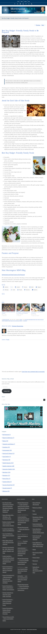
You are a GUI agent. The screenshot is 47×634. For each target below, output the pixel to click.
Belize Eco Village (37, 507)
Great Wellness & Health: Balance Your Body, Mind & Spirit (38, 544)
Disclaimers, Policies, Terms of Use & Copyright (38, 519)
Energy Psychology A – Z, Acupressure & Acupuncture (23, 588)
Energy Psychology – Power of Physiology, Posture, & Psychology (8, 587)
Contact (35, 514)
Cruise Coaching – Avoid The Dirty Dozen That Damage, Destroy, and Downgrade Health (8, 559)
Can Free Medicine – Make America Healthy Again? (8, 535)
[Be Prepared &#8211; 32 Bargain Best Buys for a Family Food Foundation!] (23, 307)
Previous (38, 25)
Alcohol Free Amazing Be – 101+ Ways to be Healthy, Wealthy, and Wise (8, 550)
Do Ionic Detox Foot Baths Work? (23, 543)
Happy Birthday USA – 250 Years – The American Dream (8, 517)
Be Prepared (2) (7, 434)
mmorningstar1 (22, 548)
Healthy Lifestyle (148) (8, 466)
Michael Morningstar (6, 319)
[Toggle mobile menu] (44, 14)
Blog (34, 511)
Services (35, 564)
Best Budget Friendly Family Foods (34, 319)
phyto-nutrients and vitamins (17, 320)
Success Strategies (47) (9, 485)
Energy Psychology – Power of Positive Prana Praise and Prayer (8, 602)
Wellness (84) (6, 491)
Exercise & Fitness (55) (8, 453)
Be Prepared (27, 319)
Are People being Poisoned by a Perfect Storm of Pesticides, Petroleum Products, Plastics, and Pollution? (8, 507)
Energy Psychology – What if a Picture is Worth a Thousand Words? (8, 569)
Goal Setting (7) (7, 456)
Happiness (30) (6, 459)
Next (42, 25)
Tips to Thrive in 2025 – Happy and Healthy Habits (8, 618)
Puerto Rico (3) (6, 478)
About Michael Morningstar (36, 503)
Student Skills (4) (7, 481)
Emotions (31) (6, 447)
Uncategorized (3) (7, 488)
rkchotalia (20, 576)
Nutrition (21, 319)
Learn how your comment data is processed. (33, 371)
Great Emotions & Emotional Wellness (38, 525)
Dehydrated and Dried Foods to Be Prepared (13, 274)
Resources (35, 560)
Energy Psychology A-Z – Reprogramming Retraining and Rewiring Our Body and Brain (8, 578)
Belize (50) (5, 441)
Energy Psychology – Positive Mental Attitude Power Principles (8, 611)
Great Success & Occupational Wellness (37, 537)
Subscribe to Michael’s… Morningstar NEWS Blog (38, 569)
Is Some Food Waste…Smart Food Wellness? (8, 529)
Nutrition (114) (6, 472)
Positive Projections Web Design (32, 629)
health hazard (10, 320)
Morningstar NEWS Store (38, 553)
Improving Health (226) (9, 469)
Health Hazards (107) (8, 463)
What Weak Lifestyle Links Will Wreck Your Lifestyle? (8, 542)
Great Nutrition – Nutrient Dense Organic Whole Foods (38, 530)
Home (34, 549)
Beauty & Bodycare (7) (8, 438)
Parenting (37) (6, 475)
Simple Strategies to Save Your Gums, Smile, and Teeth (8, 594)
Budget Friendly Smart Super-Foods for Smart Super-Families (8, 523)
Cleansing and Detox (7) (9, 444)
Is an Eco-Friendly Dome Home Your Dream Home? (23, 562)
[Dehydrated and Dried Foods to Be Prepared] (8, 307)
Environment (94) (7, 450)
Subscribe (7, 391)
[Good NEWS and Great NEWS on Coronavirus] (38, 307)
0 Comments (25, 320)
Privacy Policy (36, 557)
